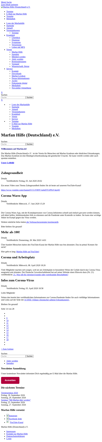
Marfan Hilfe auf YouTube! (27, 251)
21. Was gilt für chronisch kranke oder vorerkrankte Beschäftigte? (40, 275)
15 (7, 332)
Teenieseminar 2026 (9, 393)
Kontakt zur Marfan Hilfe (17, 434)
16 (7, 335)
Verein (9, 49)
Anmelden (10, 380)
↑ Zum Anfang (7, 349)
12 (7, 325)
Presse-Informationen (20, 78)
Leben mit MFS (18, 47)
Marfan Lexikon (18, 76)
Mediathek (16, 85)
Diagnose (16, 40)
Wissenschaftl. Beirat (20, 66)
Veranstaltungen (13, 30)
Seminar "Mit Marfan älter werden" (16, 400)
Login (8, 438)
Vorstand (15, 64)
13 (7, 328)
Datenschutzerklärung (15, 436)
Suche (9, 2)
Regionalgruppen (19, 61)
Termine (15, 33)
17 (7, 337)
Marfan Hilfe (17, 52)
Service (9, 69)
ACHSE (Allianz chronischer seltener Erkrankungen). (46, 300)
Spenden (15, 54)
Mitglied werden (19, 57)
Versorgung (16, 45)
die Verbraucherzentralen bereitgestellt (42, 222)
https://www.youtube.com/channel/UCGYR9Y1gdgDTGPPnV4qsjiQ (30, 190)
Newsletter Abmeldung (21, 88)
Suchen (4, 95)
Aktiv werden (17, 59)
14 (7, 330)
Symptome (16, 42)
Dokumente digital (19, 83)
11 (7, 323)
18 (7, 340)
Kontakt (15, 71)
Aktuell (9, 28)
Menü (4, 2)
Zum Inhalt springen (9, 4)
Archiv (15, 81)
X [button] (2, 100)
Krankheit (10, 35)
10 (7, 320)
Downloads (16, 73)
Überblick (16, 37)
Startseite (10, 25)
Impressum (11, 431)
